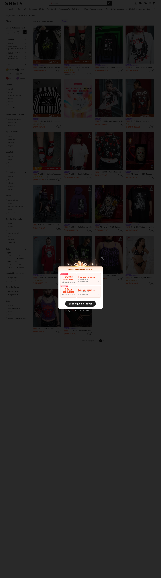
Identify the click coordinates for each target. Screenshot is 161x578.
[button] (102, 259)
